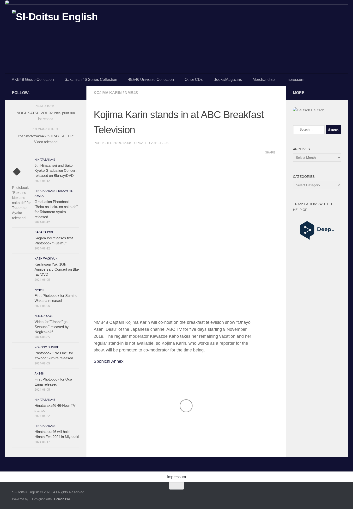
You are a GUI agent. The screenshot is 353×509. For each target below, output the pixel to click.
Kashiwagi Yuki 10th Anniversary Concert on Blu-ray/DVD (57, 269)
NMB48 (131, 93)
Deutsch (317, 110)
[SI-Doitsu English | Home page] (55, 21)
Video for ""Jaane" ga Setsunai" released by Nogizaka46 (52, 327)
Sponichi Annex (108, 361)
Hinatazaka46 (45, 159)
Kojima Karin (108, 93)
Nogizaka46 (44, 316)
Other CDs (194, 79)
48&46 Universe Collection (151, 79)
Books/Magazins (227, 79)
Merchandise (264, 79)
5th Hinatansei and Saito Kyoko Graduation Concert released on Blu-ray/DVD (55, 170)
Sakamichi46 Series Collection (91, 79)
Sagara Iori (44, 232)
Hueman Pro (61, 499)
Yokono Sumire (47, 347)
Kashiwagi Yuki (46, 258)
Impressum (295, 79)
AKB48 (39, 373)
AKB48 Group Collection (33, 79)
